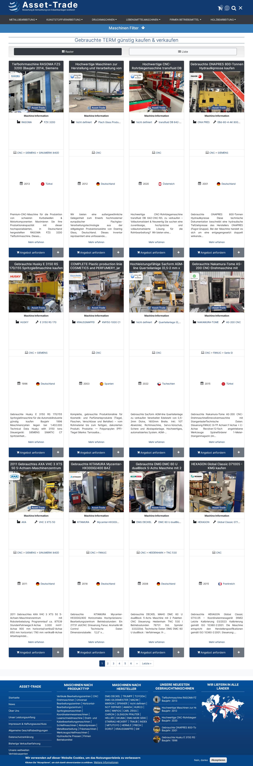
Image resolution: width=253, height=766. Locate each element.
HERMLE (126, 725)
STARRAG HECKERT (116, 721)
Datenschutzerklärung (21, 736)
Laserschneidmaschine (69, 717)
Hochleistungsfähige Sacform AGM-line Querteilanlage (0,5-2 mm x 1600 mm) (156, 268)
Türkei (49, 183)
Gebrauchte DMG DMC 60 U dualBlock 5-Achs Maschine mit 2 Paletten (156, 468)
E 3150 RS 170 (48, 322)
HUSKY (24, 322)
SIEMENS (30, 152)
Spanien (109, 383)
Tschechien (168, 383)
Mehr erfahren (36, 242)
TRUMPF (127, 696)
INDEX (143, 721)
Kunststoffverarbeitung (63, 19)
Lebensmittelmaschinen (142, 19)
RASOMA (27, 122)
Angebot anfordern (32, 252)
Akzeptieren (218, 760)
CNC (20, 152)
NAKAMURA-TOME (208, 322)
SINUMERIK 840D (49, 152)
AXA (24, 522)
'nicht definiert (84, 122)
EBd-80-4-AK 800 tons (231, 122)
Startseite (14, 697)
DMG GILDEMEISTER (116, 699)
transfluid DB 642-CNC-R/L (174, 122)
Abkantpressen (87, 725)
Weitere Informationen (106, 762)
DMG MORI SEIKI (136, 717)
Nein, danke (201, 760)
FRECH (137, 725)
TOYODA (140, 696)
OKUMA (120, 717)
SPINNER (122, 703)
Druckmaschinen (103, 19)
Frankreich (229, 583)
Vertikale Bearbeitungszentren (74, 696)
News (12, 704)
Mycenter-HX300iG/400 (110, 522)
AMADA (127, 707)
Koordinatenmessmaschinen (72, 714)
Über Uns (14, 710)
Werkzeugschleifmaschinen (72, 732)
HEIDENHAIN (156, 552)
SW (137, 728)
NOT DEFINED (113, 707)
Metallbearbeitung (22, 19)
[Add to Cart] (58, 252)
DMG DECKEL (144, 522)
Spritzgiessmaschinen (69, 710)
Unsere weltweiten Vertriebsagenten (19, 752)
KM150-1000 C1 (111, 322)
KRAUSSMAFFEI (86, 322)
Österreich (169, 183)
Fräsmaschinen (88, 728)
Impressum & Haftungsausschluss (27, 723)
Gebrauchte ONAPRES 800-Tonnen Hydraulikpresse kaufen (195, 727)
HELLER (109, 717)
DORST (109, 728)
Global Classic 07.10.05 (230, 522)
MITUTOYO (113, 725)
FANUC (217, 352)
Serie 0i (228, 352)
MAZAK (134, 699)
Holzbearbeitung (222, 19)
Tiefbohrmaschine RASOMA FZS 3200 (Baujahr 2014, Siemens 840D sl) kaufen (36, 68)
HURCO (138, 707)
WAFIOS (116, 710)
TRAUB (134, 721)
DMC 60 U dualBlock (170, 522)
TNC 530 (171, 552)
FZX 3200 (49, 122)
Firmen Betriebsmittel (185, 19)
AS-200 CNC (233, 322)
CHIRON (109, 714)
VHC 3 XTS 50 (47, 522)
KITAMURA (83, 522)
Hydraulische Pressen (69, 736)
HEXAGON (203, 522)
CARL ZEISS (130, 710)
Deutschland (108, 183)
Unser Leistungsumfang (22, 717)
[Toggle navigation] (227, 8)
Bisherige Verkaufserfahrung (24, 743)
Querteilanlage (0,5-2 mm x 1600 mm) (180, 322)
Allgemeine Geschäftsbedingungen (28, 730)
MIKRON (110, 703)
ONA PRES (204, 122)
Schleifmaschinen (66, 725)
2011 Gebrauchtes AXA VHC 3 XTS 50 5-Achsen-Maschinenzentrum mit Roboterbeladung (36, 468)
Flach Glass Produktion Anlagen (116, 122)
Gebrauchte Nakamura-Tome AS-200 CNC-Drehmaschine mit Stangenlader (217, 268)
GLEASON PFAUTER (128, 714)
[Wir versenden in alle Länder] (222, 708)
